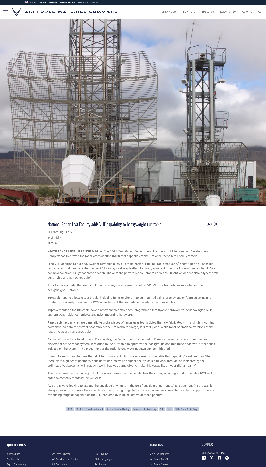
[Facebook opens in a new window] (219, 458)
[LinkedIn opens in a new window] (204, 458)
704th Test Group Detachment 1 (89, 409)
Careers (156, 445)
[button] (87, 2)
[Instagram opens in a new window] (227, 458)
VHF (162, 409)
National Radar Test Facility (118, 409)
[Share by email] (216, 224)
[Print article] (209, 224)
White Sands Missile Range (186, 409)
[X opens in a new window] (211, 458)
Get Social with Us (213, 452)
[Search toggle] (260, 11)
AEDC (70, 409)
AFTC (169, 409)
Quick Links (16, 445)
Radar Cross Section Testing (144, 409)
